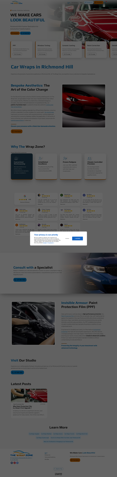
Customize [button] (67, 238)
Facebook (50, 242)
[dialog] (58, 239)
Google (45, 242)
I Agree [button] (77, 238)
